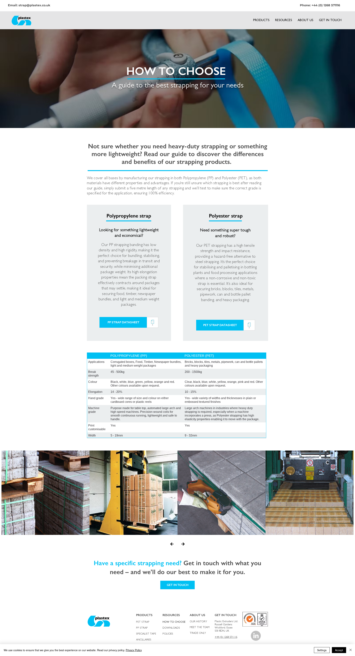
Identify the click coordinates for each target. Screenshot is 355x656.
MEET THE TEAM (199, 627)
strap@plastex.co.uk (34, 5)
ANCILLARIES (143, 640)
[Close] (350, 650)
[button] (261, 20)
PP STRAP (142, 628)
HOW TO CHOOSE (174, 622)
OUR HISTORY (198, 621)
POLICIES (168, 634)
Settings (322, 650)
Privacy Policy (134, 650)
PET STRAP (142, 622)
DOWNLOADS (171, 628)
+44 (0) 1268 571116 (326, 5)
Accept (339, 650)
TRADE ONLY (198, 633)
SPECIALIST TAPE (146, 634)
